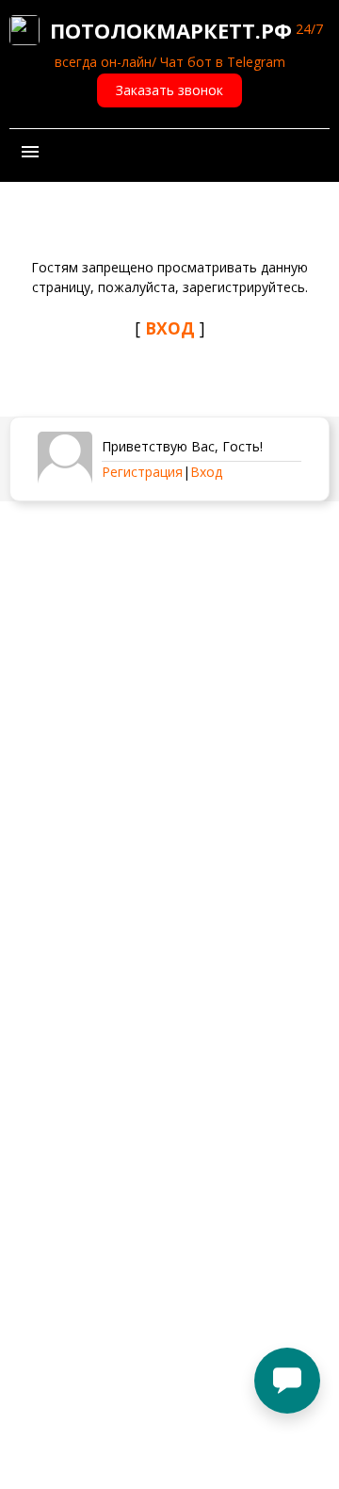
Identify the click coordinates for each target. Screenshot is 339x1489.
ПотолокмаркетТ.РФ (171, 30)
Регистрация (142, 472)
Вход (206, 472)
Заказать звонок (169, 90)
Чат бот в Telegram (222, 62)
